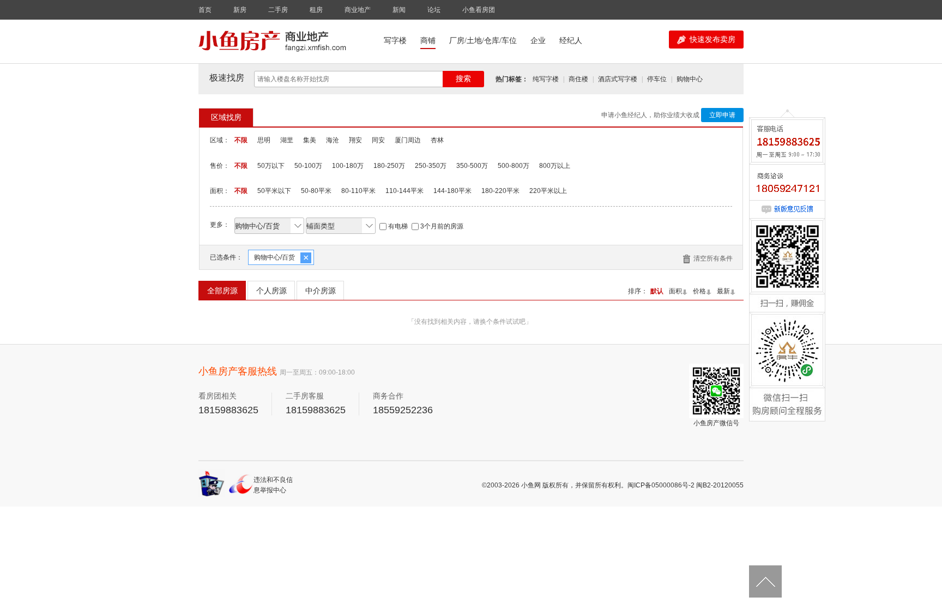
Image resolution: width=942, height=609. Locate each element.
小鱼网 (531, 485)
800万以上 (554, 166)
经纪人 (570, 41)
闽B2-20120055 (720, 485)
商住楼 (578, 79)
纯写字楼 (546, 79)
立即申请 (722, 115)
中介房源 (320, 290)
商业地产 (358, 10)
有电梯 (398, 226)
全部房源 (222, 290)
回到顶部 (765, 581)
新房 (239, 10)
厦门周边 (408, 140)
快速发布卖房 (712, 39)
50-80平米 (316, 191)
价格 (699, 291)
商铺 (428, 41)
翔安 (355, 140)
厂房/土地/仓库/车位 (483, 41)
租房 (316, 10)
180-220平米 (500, 191)
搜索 (463, 79)
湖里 (286, 140)
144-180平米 (452, 191)
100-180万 (348, 166)
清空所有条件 (713, 258)
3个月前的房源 (441, 226)
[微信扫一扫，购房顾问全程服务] (787, 375)
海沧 (332, 140)
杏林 (437, 140)
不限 (240, 140)
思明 (263, 140)
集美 (309, 140)
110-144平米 (404, 191)
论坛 (433, 10)
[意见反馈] (787, 210)
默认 (656, 291)
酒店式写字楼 (617, 79)
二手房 (278, 10)
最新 (723, 291)
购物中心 (690, 79)
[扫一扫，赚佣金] (787, 282)
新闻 (399, 10)
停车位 (657, 79)
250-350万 (430, 166)
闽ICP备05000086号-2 (661, 485)
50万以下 (271, 166)
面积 (675, 291)
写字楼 (395, 41)
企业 (538, 41)
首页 (205, 10)
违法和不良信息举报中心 (273, 485)
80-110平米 (358, 191)
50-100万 (308, 166)
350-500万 (472, 166)
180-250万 (389, 166)
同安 (378, 140)
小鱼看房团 (478, 10)
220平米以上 (548, 191)
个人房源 (271, 290)
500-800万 (513, 166)
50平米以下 (274, 191)
